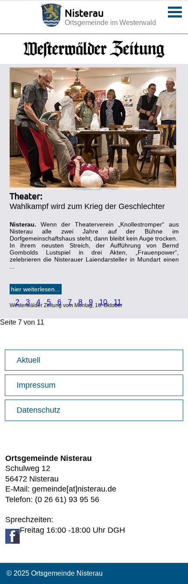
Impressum (36, 385)
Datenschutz (38, 410)
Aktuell (28, 360)
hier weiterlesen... (35, 289)
